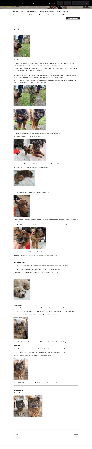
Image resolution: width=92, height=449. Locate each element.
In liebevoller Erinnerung (30, 14)
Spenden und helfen (31, 11)
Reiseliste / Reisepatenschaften (46, 11)
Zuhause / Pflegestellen (62, 11)
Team (40, 14)
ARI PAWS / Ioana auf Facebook (68, 14)
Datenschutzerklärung (80, 3)
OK (60, 3)
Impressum (56, 14)
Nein (67, 3)
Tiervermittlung (17, 14)
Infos (22, 11)
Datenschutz (47, 14)
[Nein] (90, 3)
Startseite (15, 11)
